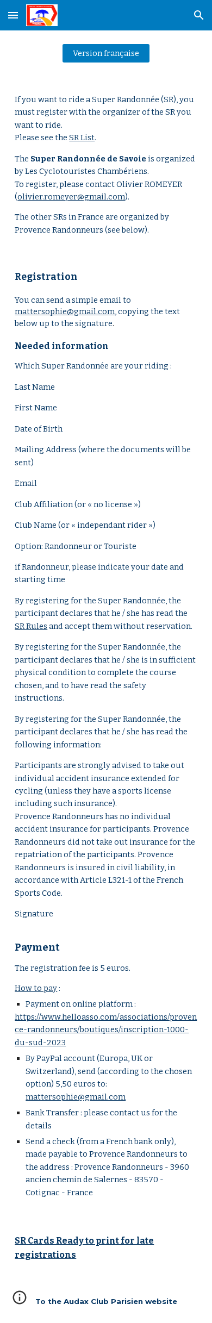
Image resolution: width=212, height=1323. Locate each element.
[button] (13, 15)
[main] (106, 165)
